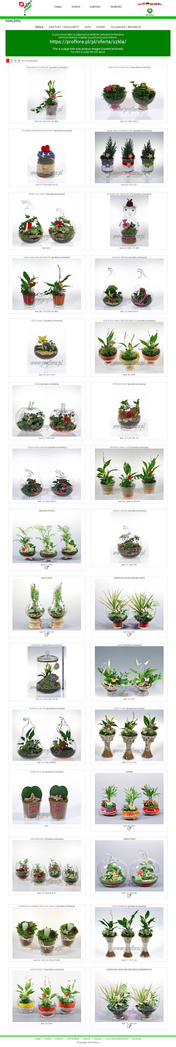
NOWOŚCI (116, 6)
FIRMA (58, 6)
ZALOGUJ (150, 15)
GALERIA (98, 1039)
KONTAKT (95, 6)
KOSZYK (86, 1039)
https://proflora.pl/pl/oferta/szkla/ (88, 42)
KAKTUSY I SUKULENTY (64, 27)
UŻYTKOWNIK (73, 1039)
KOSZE (100, 27)
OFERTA (76, 6)
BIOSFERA (136, 1039)
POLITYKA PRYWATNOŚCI (117, 1039)
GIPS (88, 27)
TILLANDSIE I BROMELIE (125, 27)
